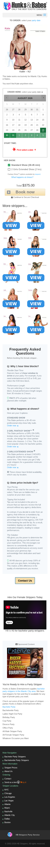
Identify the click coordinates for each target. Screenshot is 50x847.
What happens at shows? (22, 177)
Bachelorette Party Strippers (16, 760)
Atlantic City (9, 815)
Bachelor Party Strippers (15, 756)
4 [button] (37, 136)
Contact (7, 778)
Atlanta (7, 804)
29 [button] (43, 131)
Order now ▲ (13, 425)
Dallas (7, 819)
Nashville (8, 811)
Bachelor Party (9, 707)
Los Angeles (9, 797)
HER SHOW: (10, 160)
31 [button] (13, 136)
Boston (7, 822)
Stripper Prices (10, 767)
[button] (6, 97)
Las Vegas (9, 800)
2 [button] (25, 136)
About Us (8, 771)
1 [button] (19, 136)
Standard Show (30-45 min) (25, 165)
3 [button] (31, 136)
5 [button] (43, 136)
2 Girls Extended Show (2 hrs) (26, 169)
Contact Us (25, 580)
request (37, 174)
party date (36, 20)
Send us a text (15, 782)
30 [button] (7, 136)
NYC (6, 790)
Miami (7, 808)
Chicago (8, 793)
